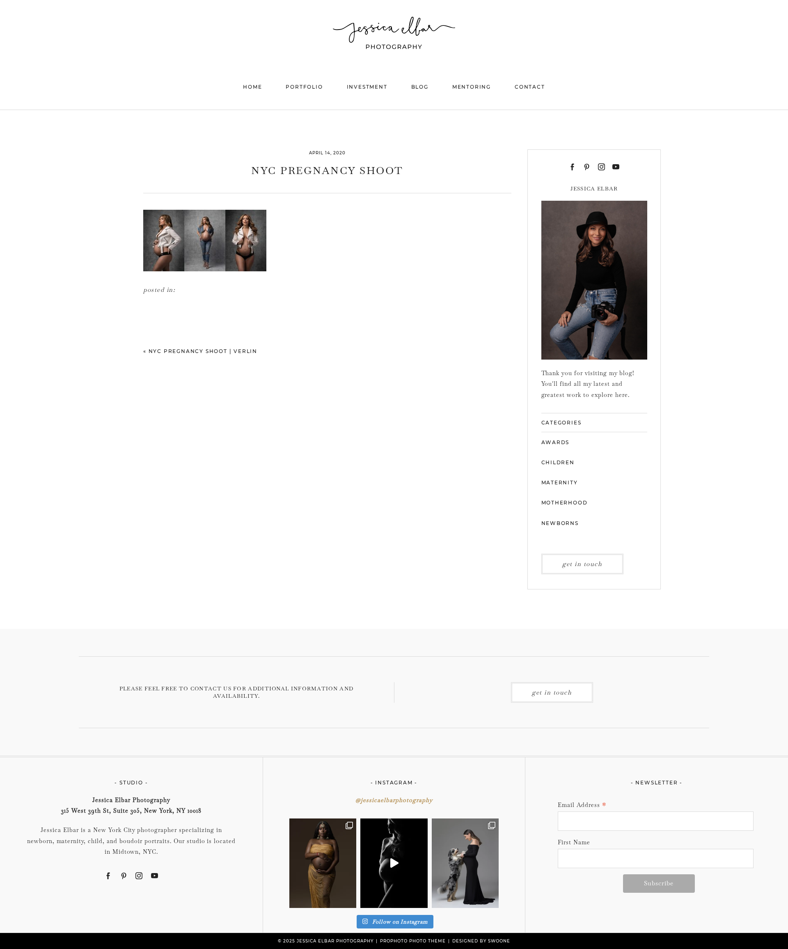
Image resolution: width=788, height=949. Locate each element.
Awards (555, 442)
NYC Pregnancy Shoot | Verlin (203, 351)
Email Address (582, 805)
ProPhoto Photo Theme (413, 941)
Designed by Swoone (481, 941)
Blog (419, 87)
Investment (367, 87)
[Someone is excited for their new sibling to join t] (465, 863)
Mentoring (471, 87)
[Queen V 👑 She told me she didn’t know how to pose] (322, 863)
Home (252, 87)
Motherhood (564, 503)
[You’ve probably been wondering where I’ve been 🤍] (393, 863)
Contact (530, 87)
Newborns (560, 523)
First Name (574, 842)
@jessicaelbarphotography (394, 800)
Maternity (559, 482)
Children (558, 462)
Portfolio (304, 87)
